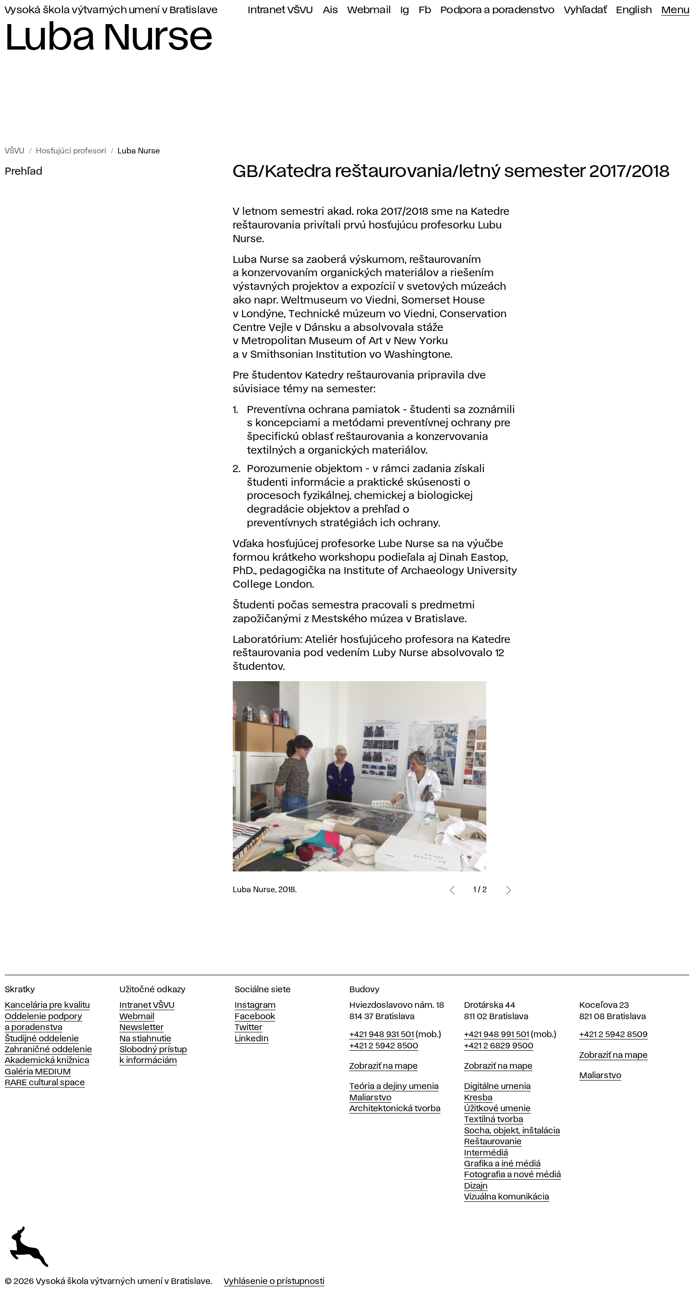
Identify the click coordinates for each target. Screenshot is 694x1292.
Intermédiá (486, 1153)
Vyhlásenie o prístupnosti (274, 1281)
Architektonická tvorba (394, 1109)
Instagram (255, 1005)
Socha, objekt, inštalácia (512, 1131)
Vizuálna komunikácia (506, 1197)
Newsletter (141, 1027)
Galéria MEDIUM (38, 1072)
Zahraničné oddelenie (48, 1050)
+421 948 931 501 (381, 1035)
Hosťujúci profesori (71, 151)
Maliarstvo (370, 1098)
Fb (425, 10)
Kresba (478, 1098)
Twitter (248, 1027)
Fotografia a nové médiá (512, 1175)
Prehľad (23, 172)
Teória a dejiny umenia (394, 1086)
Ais (331, 10)
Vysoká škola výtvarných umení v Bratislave (111, 10)
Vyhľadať (585, 10)
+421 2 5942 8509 (613, 1035)
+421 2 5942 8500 (383, 1046)
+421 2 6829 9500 (498, 1046)
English (634, 10)
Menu (675, 10)
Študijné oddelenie (42, 1039)
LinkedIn (252, 1039)
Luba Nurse (139, 151)
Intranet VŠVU (280, 10)
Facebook (255, 1017)
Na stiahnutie (145, 1039)
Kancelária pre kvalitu (47, 1005)
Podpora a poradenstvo (497, 10)
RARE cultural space (45, 1083)
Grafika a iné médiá (502, 1164)
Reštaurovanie (493, 1142)
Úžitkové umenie (497, 1109)
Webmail (369, 10)
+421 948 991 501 (496, 1035)
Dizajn (476, 1186)
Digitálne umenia (497, 1086)
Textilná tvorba (493, 1119)
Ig (404, 10)
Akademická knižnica (47, 1060)
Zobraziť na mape (383, 1066)
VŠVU (15, 151)
